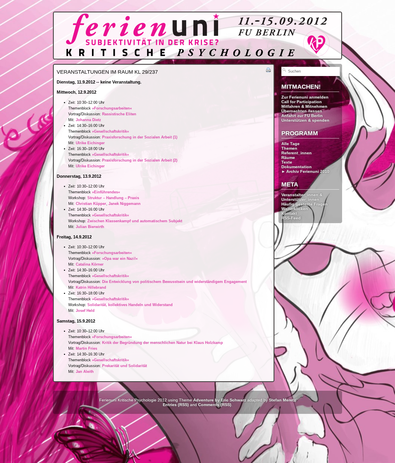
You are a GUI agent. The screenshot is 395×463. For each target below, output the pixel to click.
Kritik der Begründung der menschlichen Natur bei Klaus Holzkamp (162, 342)
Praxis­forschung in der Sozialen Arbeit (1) (139, 137)
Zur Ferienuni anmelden (304, 97)
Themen (289, 148)
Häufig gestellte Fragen (304, 204)
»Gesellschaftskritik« (110, 131)
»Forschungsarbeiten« (112, 108)
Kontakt (289, 213)
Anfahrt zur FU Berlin (302, 115)
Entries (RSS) (176, 404)
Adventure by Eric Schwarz (219, 400)
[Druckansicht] (268, 71)
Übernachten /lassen (301, 111)
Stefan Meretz (282, 400)
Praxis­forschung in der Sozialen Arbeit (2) (139, 160)
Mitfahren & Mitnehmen (304, 106)
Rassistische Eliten (119, 114)
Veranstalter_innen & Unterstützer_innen (301, 197)
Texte (286, 162)
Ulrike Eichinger (90, 143)
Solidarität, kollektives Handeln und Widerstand (130, 305)
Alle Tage (290, 143)
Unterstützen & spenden (305, 120)
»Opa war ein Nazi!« (120, 258)
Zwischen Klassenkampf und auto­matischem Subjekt (134, 221)
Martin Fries (86, 348)
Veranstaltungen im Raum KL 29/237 (107, 72)
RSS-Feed (291, 218)
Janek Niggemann (124, 203)
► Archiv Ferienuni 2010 (305, 171)
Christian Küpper (91, 203)
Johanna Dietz (88, 120)
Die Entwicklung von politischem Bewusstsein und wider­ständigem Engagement (174, 281)
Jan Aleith (85, 371)
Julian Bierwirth (90, 227)
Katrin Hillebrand (91, 287)
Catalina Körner (90, 264)
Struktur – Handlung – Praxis (113, 198)
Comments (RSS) (214, 404)
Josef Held (85, 310)
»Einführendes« (106, 192)
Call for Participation (301, 101)
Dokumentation (296, 166)
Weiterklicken (294, 208)
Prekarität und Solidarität (124, 366)
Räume (288, 157)
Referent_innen (296, 153)
